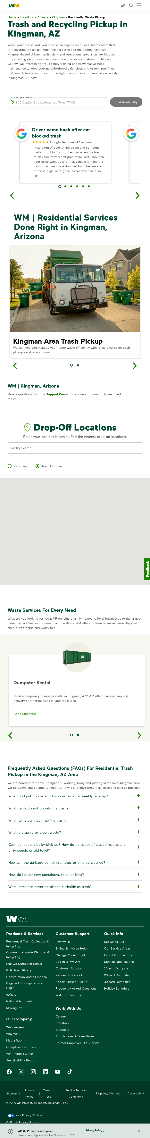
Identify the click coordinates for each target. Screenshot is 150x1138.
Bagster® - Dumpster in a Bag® (24, 985)
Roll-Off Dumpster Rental (24, 963)
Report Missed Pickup (72, 981)
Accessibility (136, 1093)
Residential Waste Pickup (87, 17)
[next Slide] (137, 195)
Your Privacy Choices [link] (29, 1115)
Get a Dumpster (24, 713)
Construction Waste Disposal (26, 977)
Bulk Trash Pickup (19, 970)
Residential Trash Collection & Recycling (27, 943)
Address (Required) (21, 97)
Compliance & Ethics (21, 1047)
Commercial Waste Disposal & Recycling (27, 954)
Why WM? (13, 1033)
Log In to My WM (68, 961)
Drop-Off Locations (118, 955)
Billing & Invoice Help (71, 948)
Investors (62, 1023)
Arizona (44, 17)
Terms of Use (48, 1093)
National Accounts (19, 1001)
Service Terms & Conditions (75, 1093)
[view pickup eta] (123, 5)
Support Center (57, 394)
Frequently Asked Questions (76, 988)
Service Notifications (119, 961)
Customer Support (69, 968)
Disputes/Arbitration (109, 1093)
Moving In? (14, 1008)
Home (13, 17)
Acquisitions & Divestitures (75, 1036)
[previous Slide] (12, 195)
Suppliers (62, 1029)
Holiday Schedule (116, 988)
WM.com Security (68, 995)
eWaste (11, 994)
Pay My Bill (63, 941)
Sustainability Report (21, 1060)
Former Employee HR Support (77, 1043)
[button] (139, 5)
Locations (28, 17)
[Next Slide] (139, 735)
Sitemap (11, 1093)
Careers (61, 1016)
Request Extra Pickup (71, 975)
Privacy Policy (94, 1130)
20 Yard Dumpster (117, 975)
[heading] (74, 796)
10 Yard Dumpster (117, 968)
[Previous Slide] (10, 735)
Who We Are (15, 1027)
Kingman (59, 17)
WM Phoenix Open (19, 1053)
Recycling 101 (114, 941)
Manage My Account (70, 955)
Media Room (15, 1040)
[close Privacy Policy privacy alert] (139, 1131)
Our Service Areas (117, 948)
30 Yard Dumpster (117, 981)
